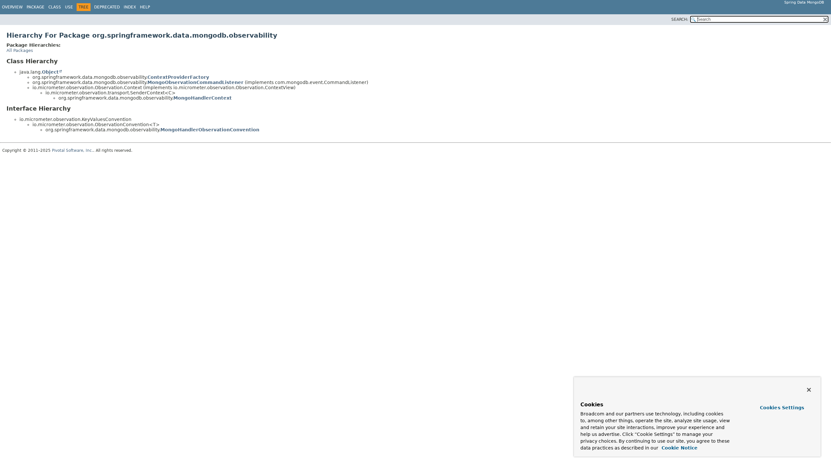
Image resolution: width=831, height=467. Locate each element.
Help (145, 7)
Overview (12, 7)
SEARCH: (679, 19)
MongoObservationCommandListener (195, 82)
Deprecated (107, 7)
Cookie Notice (679, 447)
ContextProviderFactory (178, 77)
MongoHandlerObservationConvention (209, 129)
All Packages (19, 50)
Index (130, 7)
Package (35, 7)
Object (50, 72)
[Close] (809, 390)
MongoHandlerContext (202, 98)
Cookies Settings (782, 407)
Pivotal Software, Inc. (72, 150)
